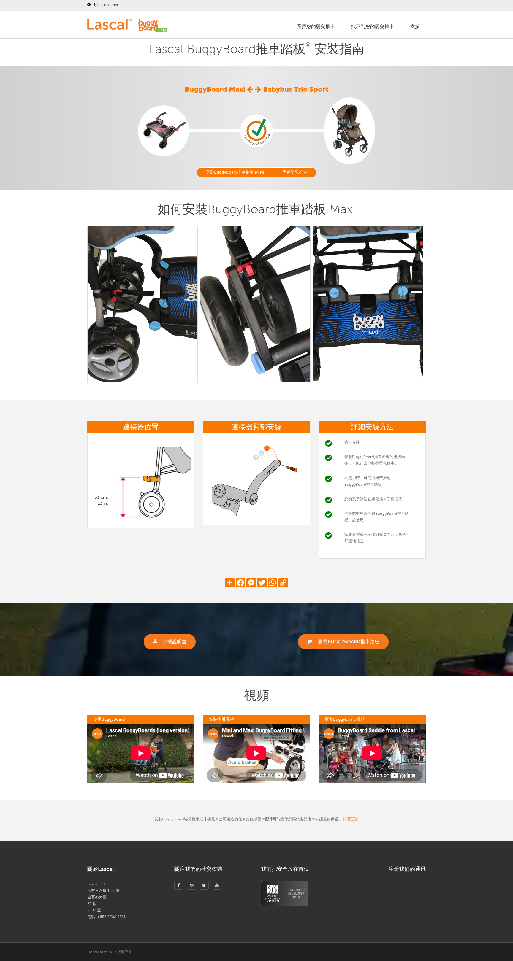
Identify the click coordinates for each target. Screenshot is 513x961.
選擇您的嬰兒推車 (316, 26)
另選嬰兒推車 (294, 172)
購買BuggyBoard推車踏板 (348, 641)
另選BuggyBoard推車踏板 (235, 172)
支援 (415, 26)
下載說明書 (174, 641)
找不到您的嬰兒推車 (372, 26)
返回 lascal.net (105, 4)
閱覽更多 (351, 819)
